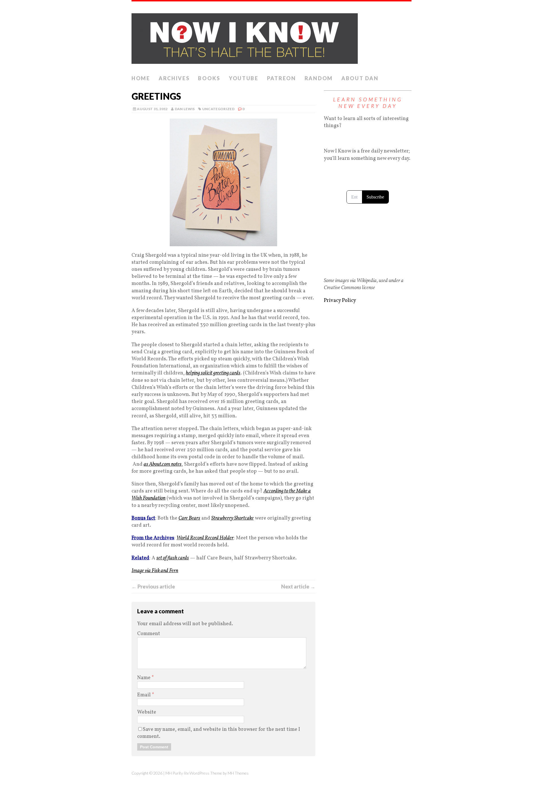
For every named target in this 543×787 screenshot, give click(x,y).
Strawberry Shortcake (232, 518)
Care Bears (189, 518)
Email (144, 695)
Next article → (298, 586)
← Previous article (153, 586)
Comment (148, 633)
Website (146, 712)
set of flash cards (172, 558)
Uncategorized (218, 109)
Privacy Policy (340, 300)
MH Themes (238, 773)
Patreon (281, 78)
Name (144, 677)
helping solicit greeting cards (213, 373)
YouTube (243, 78)
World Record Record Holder (205, 538)
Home (141, 78)
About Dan (359, 78)
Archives (174, 78)
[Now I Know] (271, 36)
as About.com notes (163, 464)
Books (209, 78)
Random (319, 78)
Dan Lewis (185, 109)
